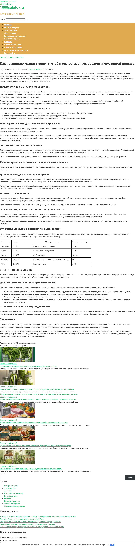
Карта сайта (9, 53)
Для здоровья (10, 30)
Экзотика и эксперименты (16, 50)
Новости (8, 42)
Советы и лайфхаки (13, 47)
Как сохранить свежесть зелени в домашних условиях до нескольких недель (31, 469)
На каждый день (12, 39)
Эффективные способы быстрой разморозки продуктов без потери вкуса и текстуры (34, 423)
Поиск (2, 474)
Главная (7, 24)
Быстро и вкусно (12, 27)
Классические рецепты (15, 36)
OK (112, 544)
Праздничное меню (13, 44)
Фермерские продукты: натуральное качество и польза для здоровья (27, 524)
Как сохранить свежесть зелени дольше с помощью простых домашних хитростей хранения (37, 389)
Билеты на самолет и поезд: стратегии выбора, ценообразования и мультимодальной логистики (38, 517)
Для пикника (10, 33)
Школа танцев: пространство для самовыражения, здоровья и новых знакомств (32, 527)
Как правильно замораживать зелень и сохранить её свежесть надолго (28, 366)
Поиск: (3, 19)
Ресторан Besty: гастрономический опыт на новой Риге (22, 519)
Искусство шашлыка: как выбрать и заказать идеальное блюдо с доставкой (30, 522)
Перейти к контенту (8, 1)
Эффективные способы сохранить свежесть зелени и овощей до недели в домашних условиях (38, 399)
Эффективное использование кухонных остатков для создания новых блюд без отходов (35, 446)
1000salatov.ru (12, 7)
